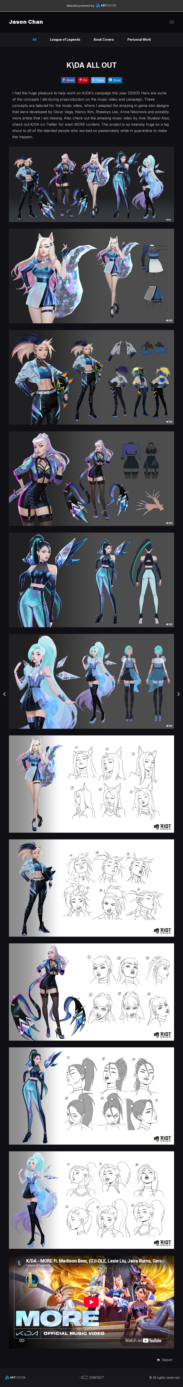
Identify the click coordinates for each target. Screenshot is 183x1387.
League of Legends (65, 39)
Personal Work (139, 39)
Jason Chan (26, 22)
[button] (164, 1359)
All (34, 39)
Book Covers (104, 39)
